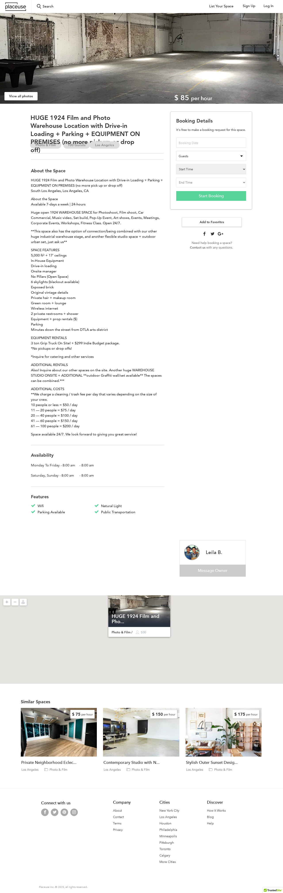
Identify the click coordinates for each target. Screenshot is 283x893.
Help (210, 823)
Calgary (164, 855)
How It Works (216, 811)
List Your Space (221, 6)
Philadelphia (168, 830)
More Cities (167, 862)
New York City (169, 811)
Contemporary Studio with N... (131, 762)
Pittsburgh (166, 843)
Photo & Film (58, 770)
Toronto (165, 849)
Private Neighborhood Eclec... (48, 762)
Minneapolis (168, 836)
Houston (165, 823)
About (117, 811)
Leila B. (214, 552)
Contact (118, 817)
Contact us (197, 247)
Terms (117, 823)
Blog (210, 817)
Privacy (118, 830)
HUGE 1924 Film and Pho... (135, 618)
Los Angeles (104, 145)
